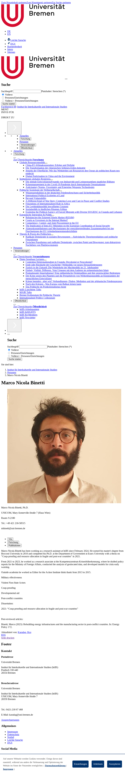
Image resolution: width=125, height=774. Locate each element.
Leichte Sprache (15, 740)
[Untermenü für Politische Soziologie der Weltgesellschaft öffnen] (60, 190)
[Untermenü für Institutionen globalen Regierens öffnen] (51, 179)
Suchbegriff (7, 91)
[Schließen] (14, 157)
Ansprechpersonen (10, 720)
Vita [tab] (10, 539)
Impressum (12, 731)
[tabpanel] (62, 562)
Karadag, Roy (24, 632)
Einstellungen (80, 764)
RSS (3, 635)
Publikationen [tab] (14, 545)
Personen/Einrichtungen (16, 97)
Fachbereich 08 (8, 106)
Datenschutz (13, 734)
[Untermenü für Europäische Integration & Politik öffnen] (53, 215)
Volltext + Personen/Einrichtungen (21, 100)
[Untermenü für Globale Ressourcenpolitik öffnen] (46, 163)
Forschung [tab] (13, 542)
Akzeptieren (114, 764)
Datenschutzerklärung (55, 766)
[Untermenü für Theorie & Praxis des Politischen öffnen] (52, 234)
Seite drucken (7, 637)
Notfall (10, 737)
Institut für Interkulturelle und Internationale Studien (42, 106)
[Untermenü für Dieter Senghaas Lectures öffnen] (45, 260)
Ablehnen (98, 764)
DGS (9, 742)
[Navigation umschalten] (66, 78)
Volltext (8, 94)
